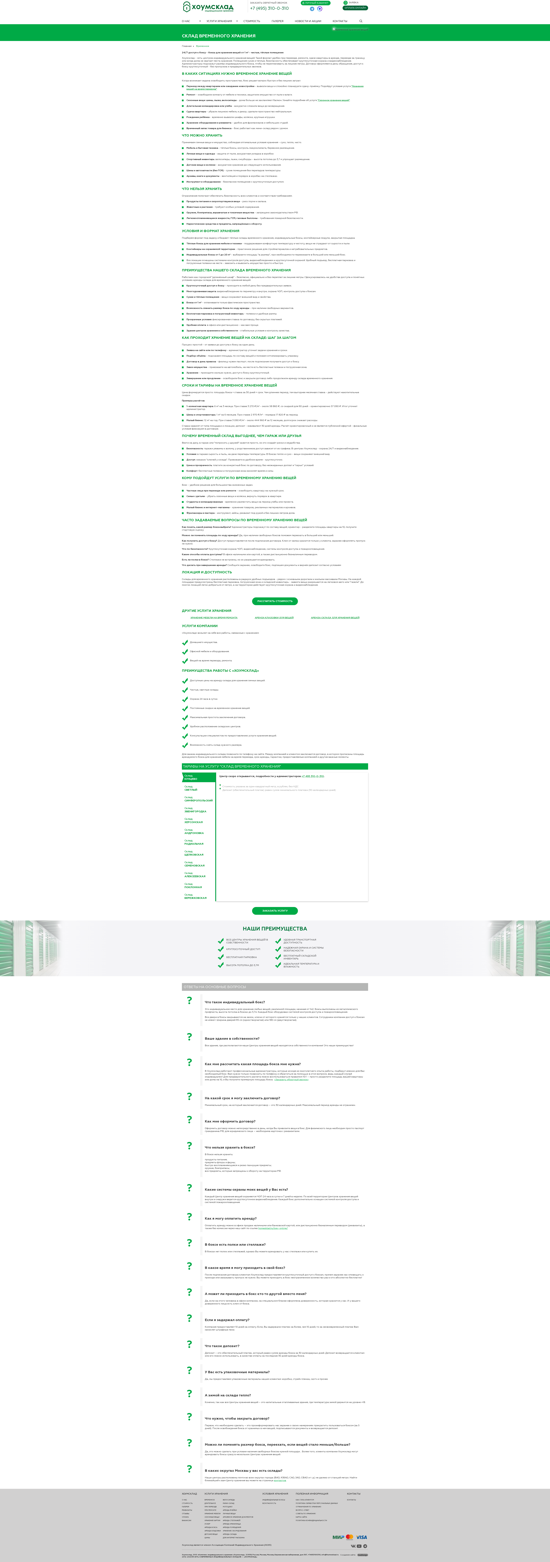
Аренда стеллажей (231, 1520)
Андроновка (194, 831)
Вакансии (186, 1520)
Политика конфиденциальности (311, 1520)
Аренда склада (230, 1534)
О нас (186, 21)
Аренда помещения (232, 1527)
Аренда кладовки (213, 1531)
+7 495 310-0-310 (312, 776)
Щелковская (193, 853)
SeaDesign (363, 1555)
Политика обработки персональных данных (317, 1503)
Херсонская (193, 820)
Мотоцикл (227, 1507)
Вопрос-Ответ (302, 1510)
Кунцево (190, 777)
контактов (280, 1480)
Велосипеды (229, 1500)
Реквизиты (187, 1510)
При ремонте (210, 1510)
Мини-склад (228, 1503)
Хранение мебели (213, 1514)
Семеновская (194, 864)
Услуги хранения (219, 21)
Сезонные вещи (212, 1517)
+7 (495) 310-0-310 (269, 8)
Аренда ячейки (230, 1510)
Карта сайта (301, 1517)
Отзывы (185, 1514)
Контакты (340, 21)
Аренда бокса (211, 1527)
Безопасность (269, 1503)
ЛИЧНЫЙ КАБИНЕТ (316, 3)
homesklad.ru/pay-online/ (273, 1228)
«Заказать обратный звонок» (291, 1079)
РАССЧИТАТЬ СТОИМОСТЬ (275, 601)
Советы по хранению (306, 1514)
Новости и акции (308, 21)
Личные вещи (229, 1514)
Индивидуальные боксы (273, 1500)
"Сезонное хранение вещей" (334, 100)
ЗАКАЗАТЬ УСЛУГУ (275, 910)
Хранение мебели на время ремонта (213, 617)
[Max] (319, 8)
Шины (207, 1538)
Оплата (185, 1517)
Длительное (210, 1503)
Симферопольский (198, 799)
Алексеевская (194, 874)
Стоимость (251, 21)
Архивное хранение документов (238, 1517)
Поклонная (193, 885)
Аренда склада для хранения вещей (335, 617)
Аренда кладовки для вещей (274, 617)
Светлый (190, 788)
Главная (186, 46)
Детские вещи (211, 1534)
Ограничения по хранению (308, 1507)
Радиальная (193, 842)
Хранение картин (212, 1520)
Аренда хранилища (232, 1524)
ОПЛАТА (355, 7)
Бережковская (195, 896)
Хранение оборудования (234, 1531)
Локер (207, 1524)
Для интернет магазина (233, 1538)
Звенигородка (195, 810)
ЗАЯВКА (354, 2)
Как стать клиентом (305, 1500)
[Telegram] (312, 9)
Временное (210, 1500)
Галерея (277, 21)
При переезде (211, 1507)
